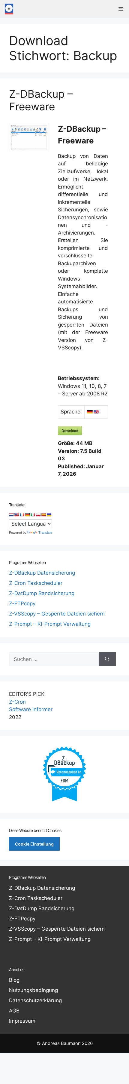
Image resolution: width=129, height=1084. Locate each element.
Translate (45, 532)
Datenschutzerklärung (35, 1000)
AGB (14, 1011)
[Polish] (38, 515)
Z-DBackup (64, 760)
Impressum (22, 1021)
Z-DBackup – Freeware (41, 100)
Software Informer (30, 709)
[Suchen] (107, 659)
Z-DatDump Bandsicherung (41, 593)
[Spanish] (43, 515)
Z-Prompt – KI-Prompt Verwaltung (50, 624)
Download (70, 430)
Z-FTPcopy (22, 603)
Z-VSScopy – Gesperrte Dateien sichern (57, 614)
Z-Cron (17, 702)
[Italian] (33, 515)
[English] (16, 515)
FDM (64, 780)
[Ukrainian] (49, 515)
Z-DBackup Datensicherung (42, 573)
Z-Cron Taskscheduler (35, 583)
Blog (14, 980)
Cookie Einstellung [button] (34, 843)
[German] (27, 515)
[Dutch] (11, 515)
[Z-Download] (9, 9)
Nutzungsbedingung (33, 990)
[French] (22, 515)
